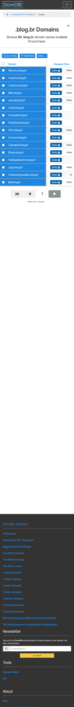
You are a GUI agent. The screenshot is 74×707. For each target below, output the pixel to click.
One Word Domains (13, 553)
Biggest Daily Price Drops (17, 546)
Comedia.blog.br (18, 115)
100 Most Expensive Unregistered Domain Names (30, 624)
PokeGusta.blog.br (18, 122)
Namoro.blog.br (17, 70)
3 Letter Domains (12, 585)
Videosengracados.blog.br (23, 174)
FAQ (5, 700)
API (5, 678)
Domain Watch (11, 672)
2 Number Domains (13, 605)
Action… (41, 56)
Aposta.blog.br (16, 100)
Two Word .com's (12, 566)
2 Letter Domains (12, 579)
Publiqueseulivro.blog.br (22, 159)
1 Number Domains (13, 598)
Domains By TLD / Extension (23, 14)
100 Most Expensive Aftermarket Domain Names (29, 618)
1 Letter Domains (12, 572)
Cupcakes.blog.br (18, 144)
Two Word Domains (13, 559)
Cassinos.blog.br (18, 85)
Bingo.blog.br (16, 152)
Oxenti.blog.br (16, 107)
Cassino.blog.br (17, 77)
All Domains (9, 533)
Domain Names (15, 524)
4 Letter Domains (12, 592)
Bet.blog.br (14, 182)
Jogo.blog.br (15, 167)
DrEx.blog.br (15, 130)
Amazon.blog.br (17, 137)
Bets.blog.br (15, 92)
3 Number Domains (13, 611)
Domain (12, 64)
